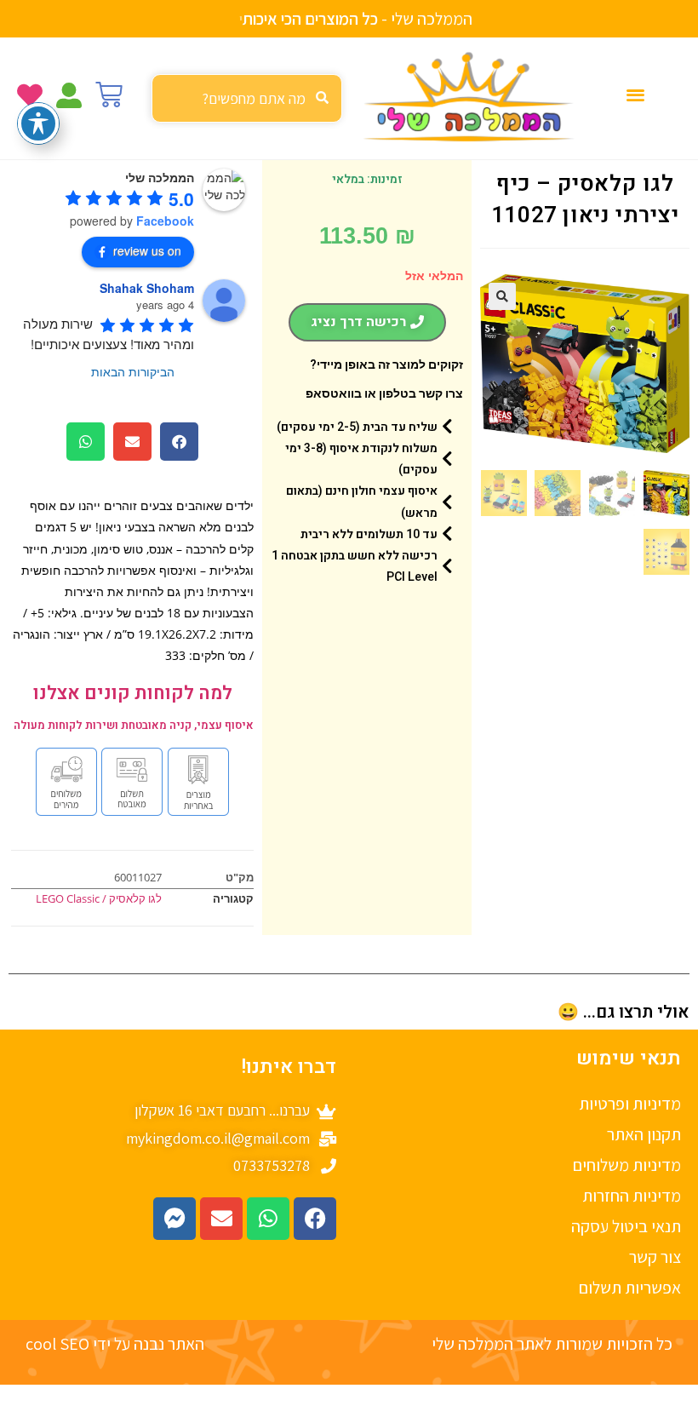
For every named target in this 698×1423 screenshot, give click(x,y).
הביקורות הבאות (132, 371)
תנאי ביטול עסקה (626, 1226)
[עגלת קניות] (109, 94)
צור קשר (655, 1257)
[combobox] (247, 98)
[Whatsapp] (268, 1218)
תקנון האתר (644, 1134)
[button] (635, 94)
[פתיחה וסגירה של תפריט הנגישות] (38, 123)
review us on (147, 250)
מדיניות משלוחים (627, 1165)
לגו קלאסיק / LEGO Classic (99, 898)
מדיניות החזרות (631, 1196)
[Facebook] (315, 1218)
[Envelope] (221, 1218)
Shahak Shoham (147, 287)
